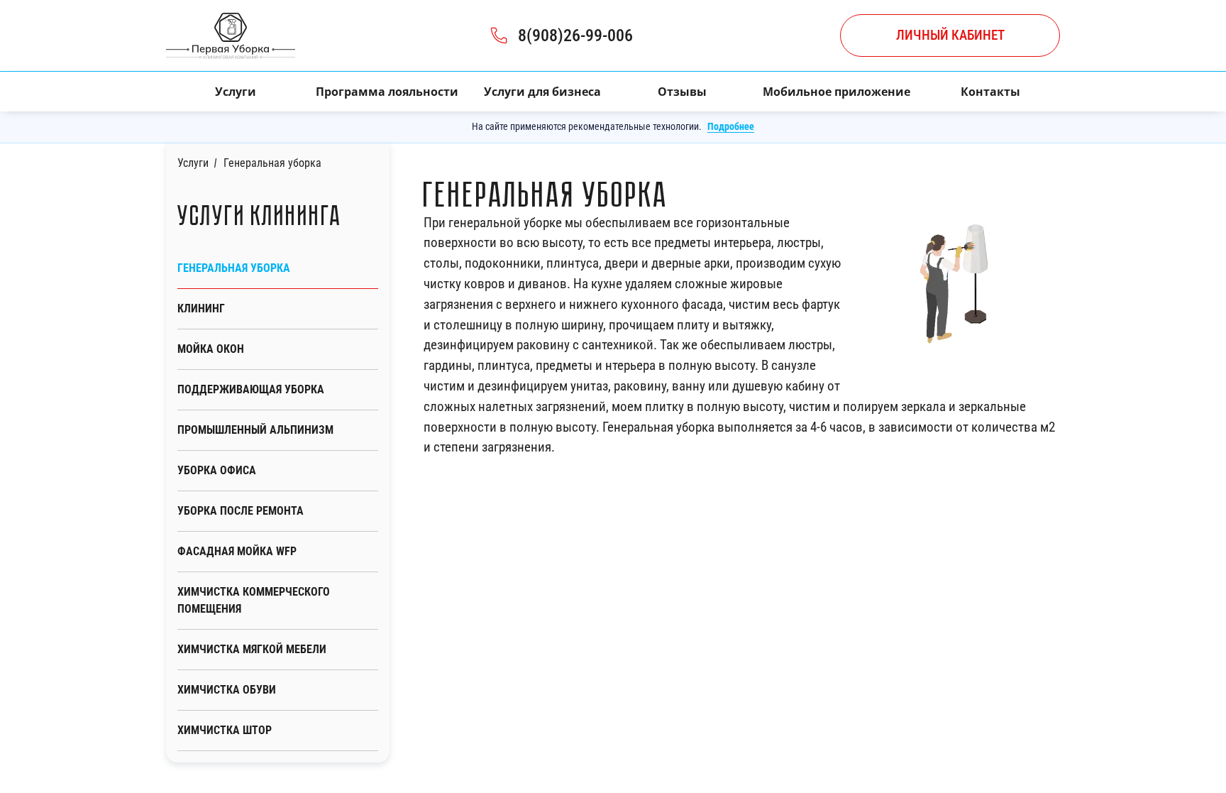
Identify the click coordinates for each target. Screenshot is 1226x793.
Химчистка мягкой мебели (251, 649)
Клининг (201, 308)
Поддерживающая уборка (250, 389)
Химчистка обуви (226, 689)
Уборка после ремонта (240, 511)
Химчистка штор (224, 730)
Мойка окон (210, 349)
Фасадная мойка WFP (237, 551)
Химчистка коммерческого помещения (253, 600)
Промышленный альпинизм (255, 430)
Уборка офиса (216, 470)
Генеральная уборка (233, 268)
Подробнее (730, 126)
